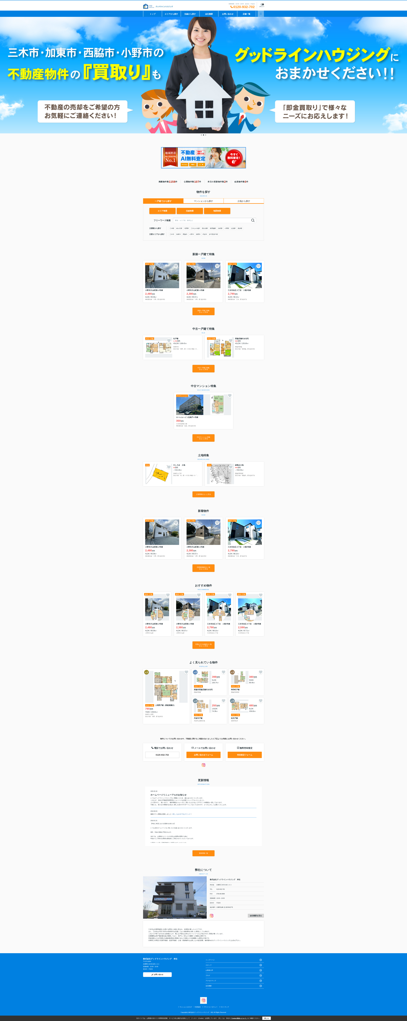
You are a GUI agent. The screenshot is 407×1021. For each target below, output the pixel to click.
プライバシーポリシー (210, 1007)
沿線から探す (190, 14)
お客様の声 (209, 970)
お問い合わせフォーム (203, 755)
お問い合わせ (227, 14)
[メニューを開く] (261, 14)
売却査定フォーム (244, 755)
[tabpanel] (203, 75)
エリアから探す (171, 14)
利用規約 (198, 1007)
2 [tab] (203, 135)
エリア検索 (162, 211)
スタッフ (209, 965)
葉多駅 (240, 228)
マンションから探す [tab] (203, 201)
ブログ (208, 975)
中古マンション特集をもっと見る (203, 438)
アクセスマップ (211, 980)
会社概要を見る (256, 916)
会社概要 (209, 14)
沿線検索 (190, 211)
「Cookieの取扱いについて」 (238, 1018)
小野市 (191, 234)
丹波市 (205, 234)
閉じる (266, 1018)
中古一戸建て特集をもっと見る (203, 368)
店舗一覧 (246, 14)
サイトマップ (225, 1007)
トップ (152, 14)
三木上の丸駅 (195, 228)
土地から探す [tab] (243, 201)
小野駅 (227, 228)
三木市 (172, 234)
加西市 (198, 234)
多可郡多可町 (213, 234)
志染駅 (233, 228)
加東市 (178, 234)
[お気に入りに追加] (176, 266)
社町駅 (220, 228)
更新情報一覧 (203, 853)
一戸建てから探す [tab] (163, 201)
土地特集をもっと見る (203, 494)
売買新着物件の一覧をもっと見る (203, 568)
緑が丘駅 (179, 228)
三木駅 (172, 228)
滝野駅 (186, 228)
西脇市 (185, 234)
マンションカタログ (186, 1007)
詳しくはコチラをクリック (182, 814)
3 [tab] (205, 135)
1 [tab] (201, 135)
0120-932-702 (162, 755)
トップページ (210, 960)
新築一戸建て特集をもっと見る (203, 311)
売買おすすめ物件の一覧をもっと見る (203, 645)
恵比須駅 (205, 228)
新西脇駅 (213, 228)
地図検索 (217, 211)
